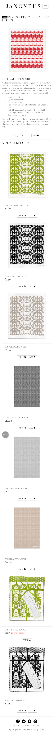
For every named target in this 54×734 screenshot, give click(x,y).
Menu (4, 17)
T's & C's (15, 726)
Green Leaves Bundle (15, 630)
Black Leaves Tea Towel (16, 418)
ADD (35, 135)
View (21, 216)
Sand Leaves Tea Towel (16, 559)
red (43, 17)
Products (10, 17)
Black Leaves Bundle (15, 700)
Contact (38, 726)
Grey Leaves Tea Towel (16, 488)
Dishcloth (29, 17)
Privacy (26, 726)
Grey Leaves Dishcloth (16, 347)
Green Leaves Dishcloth (16, 205)
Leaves (7, 20)
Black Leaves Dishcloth (16, 276)
